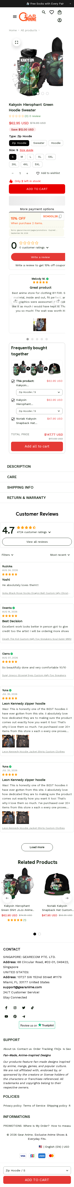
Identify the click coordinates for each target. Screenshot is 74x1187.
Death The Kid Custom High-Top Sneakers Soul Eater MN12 (36, 639)
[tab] (38, 93)
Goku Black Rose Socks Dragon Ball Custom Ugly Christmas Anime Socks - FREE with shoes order (37, 593)
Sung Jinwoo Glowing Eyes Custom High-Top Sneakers (34, 675)
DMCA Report (12, 1146)
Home (13, 30)
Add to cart (37, 1180)
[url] (22, 987)
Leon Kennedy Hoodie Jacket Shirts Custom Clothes (33, 751)
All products (29, 30)
